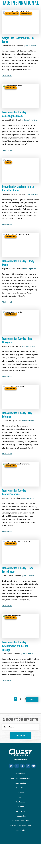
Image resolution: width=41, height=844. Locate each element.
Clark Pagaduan (29, 269)
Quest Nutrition (30, 45)
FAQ (20, 797)
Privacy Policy (20, 816)
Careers (20, 806)
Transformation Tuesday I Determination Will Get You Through (15, 646)
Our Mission (20, 774)
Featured (8, 162)
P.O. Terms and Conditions (20, 825)
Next (32, 699)
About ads (20, 830)
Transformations (26, 13)
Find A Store (20, 788)
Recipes (20, 792)
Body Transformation (12, 13)
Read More (7, 76)
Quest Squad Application (20, 778)
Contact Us (20, 802)
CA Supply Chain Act (20, 821)
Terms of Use (20, 811)
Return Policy (20, 783)
